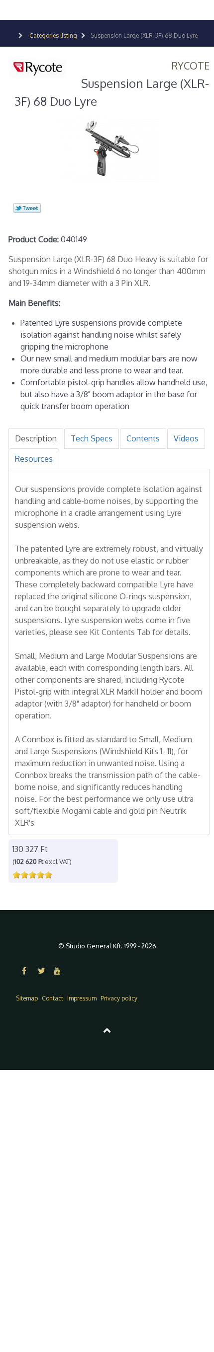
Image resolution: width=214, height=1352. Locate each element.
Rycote (191, 65)
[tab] (35, 438)
